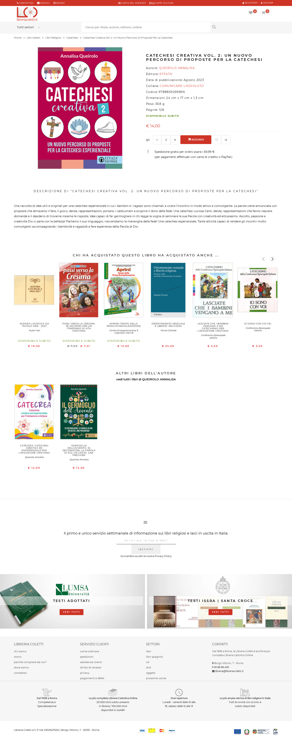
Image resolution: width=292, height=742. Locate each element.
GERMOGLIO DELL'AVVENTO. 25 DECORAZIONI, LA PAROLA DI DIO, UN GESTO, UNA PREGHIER (79, 450)
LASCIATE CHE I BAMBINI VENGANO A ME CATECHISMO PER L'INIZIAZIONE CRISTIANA (213, 327)
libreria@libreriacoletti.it (229, 671)
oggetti (151, 672)
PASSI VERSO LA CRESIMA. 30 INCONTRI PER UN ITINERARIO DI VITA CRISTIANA (79, 327)
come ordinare (89, 651)
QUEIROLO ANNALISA (159, 379)
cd (147, 662)
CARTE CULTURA (164, 3)
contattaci (20, 672)
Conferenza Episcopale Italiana (213, 336)
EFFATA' (166, 74)
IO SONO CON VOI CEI (257, 323)
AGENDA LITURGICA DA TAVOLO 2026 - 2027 (34, 324)
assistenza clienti (91, 662)
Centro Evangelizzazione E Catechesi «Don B (123, 331)
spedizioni (87, 656)
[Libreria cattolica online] (27, 14)
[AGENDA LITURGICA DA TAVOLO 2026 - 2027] (34, 291)
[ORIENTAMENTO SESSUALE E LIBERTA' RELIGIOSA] (168, 291)
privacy (84, 672)
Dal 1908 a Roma (47, 698)
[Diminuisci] (157, 139)
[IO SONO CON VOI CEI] (257, 291)
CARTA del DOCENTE (133, 3)
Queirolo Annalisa (34, 457)
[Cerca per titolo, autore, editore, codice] (243, 26)
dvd (148, 667)
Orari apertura (179, 698)
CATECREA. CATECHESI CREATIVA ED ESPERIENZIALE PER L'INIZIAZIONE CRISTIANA (34, 449)
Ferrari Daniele (168, 330)
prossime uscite (156, 678)
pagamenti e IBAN (92, 678)
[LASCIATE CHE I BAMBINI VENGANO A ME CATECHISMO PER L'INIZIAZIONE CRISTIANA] (213, 291)
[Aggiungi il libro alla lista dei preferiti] (216, 139)
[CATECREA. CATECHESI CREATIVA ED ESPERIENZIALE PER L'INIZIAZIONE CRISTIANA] (34, 412)
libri (148, 651)
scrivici (45, 3)
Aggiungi (197, 139)
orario (60, 3)
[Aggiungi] (175, 139)
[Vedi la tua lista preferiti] (251, 13)
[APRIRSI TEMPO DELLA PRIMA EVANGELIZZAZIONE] (123, 291)
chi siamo (20, 651)
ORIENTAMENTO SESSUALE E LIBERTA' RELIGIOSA (168, 324)
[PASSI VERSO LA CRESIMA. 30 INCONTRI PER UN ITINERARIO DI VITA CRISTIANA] (79, 291)
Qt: (148, 139)
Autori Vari (34, 330)
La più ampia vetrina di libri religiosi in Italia (245, 698)
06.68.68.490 (221, 667)
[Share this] (225, 139)
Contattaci (26, 3)
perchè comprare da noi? (30, 662)
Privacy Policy (163, 556)
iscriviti (146, 549)
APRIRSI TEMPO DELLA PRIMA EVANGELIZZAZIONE (124, 324)
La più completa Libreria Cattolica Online (113, 698)
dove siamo (21, 667)
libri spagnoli (154, 656)
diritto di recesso (90, 667)
